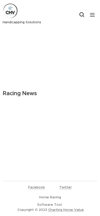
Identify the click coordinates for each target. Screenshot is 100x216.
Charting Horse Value (66, 210)
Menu (92, 14)
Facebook (36, 187)
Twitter (65, 187)
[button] (81, 14)
